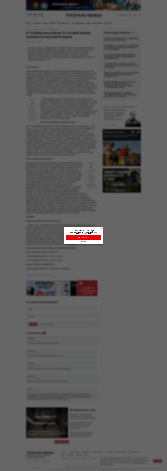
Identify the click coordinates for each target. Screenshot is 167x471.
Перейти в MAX (83, 237)
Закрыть (83, 241)
